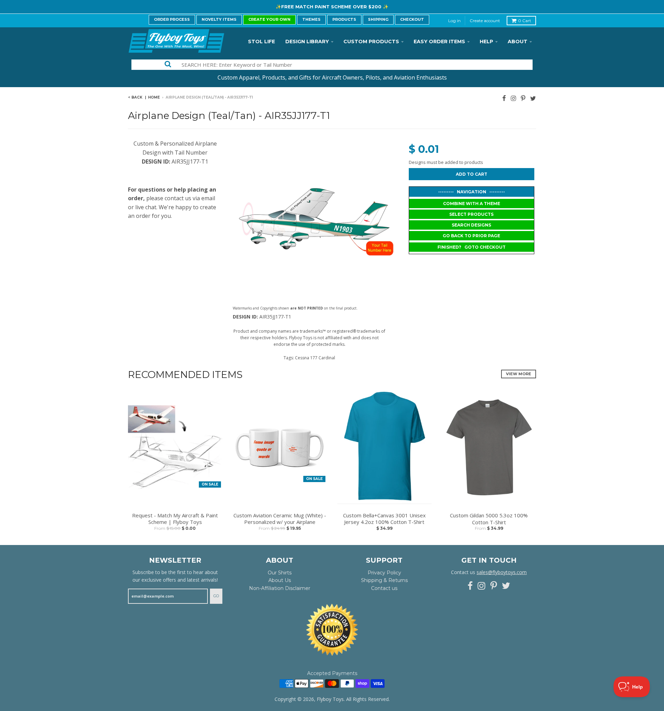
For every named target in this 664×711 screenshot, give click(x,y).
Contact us (384, 588)
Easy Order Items (439, 41)
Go (216, 595)
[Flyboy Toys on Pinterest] (523, 98)
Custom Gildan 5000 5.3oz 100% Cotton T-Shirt (489, 519)
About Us (279, 580)
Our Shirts (280, 573)
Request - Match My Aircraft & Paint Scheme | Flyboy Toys (175, 519)
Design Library (307, 41)
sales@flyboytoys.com (502, 572)
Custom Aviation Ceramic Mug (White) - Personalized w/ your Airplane (279, 519)
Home (154, 97)
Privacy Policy (384, 573)
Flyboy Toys (330, 699)
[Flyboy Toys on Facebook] (504, 98)
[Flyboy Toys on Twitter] (533, 98)
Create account (485, 20)
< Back (135, 97)
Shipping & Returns (384, 580)
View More (518, 373)
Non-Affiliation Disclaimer (279, 588)
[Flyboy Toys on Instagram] (513, 98)
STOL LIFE (261, 41)
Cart (524, 20)
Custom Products (371, 41)
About (517, 41)
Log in (454, 20)
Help (486, 41)
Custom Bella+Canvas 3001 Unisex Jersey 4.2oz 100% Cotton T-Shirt (384, 519)
